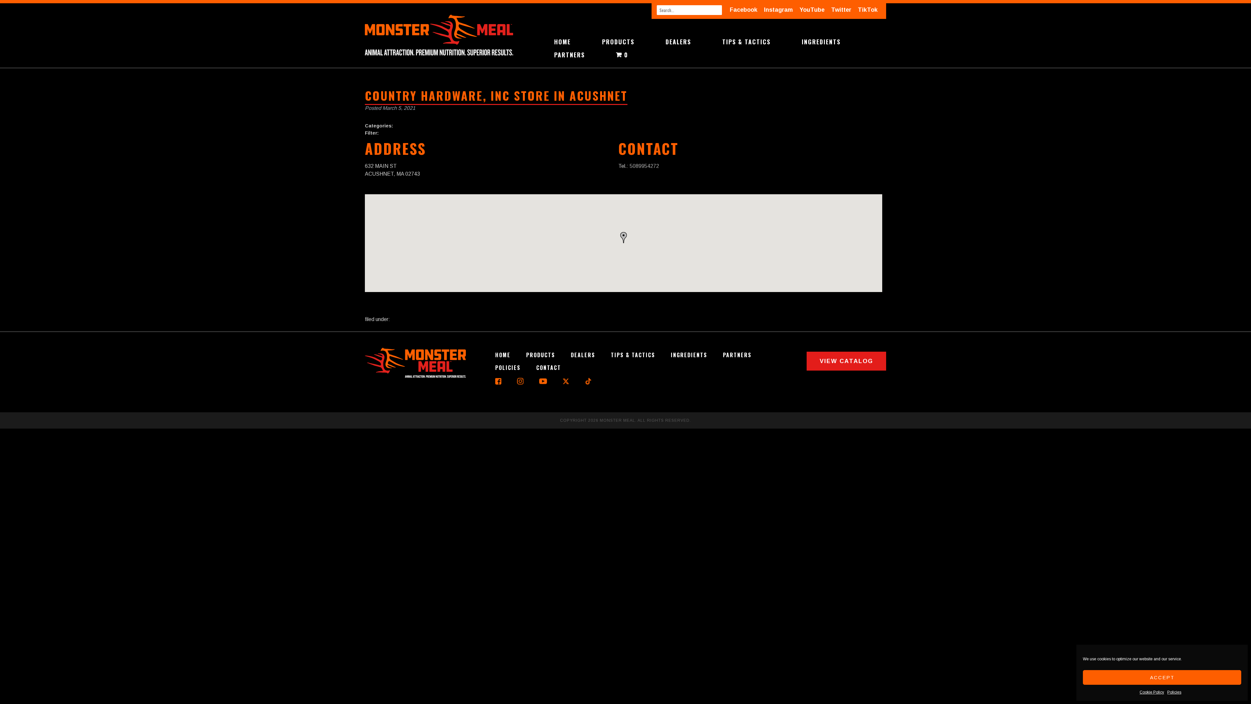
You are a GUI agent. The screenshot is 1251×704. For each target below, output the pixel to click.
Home (562, 41)
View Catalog (846, 361)
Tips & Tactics (746, 41)
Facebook (743, 10)
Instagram (778, 10)
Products (618, 41)
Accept (1162, 677)
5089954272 (644, 166)
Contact (548, 368)
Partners (569, 55)
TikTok (868, 10)
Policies (1174, 692)
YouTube (812, 10)
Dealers (678, 41)
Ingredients (821, 41)
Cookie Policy (1152, 692)
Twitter (841, 10)
